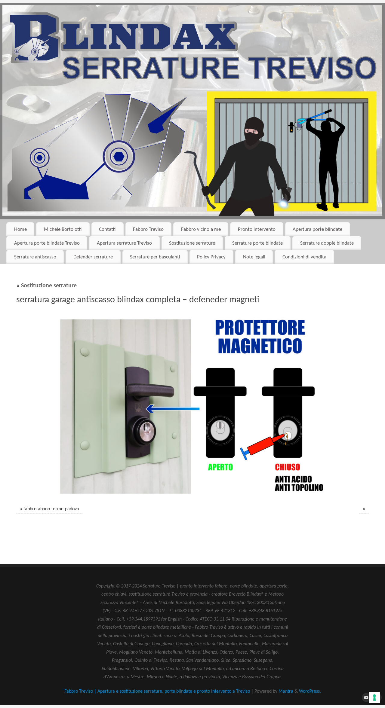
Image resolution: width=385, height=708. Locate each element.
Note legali (254, 257)
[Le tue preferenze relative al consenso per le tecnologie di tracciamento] (374, 697)
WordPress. (310, 691)
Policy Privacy (211, 257)
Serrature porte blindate (257, 243)
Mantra (286, 691)
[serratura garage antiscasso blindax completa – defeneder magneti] (192, 407)
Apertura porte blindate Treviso (47, 243)
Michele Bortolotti (63, 229)
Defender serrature (93, 257)
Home (20, 229)
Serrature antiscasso (35, 257)
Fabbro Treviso (148, 229)
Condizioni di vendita (304, 257)
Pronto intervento (257, 229)
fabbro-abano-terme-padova (51, 509)
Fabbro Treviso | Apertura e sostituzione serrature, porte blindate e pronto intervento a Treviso (157, 691)
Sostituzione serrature (192, 243)
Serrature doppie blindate (327, 243)
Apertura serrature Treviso (124, 243)
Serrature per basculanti (155, 257)
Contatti (107, 229)
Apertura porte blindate (317, 229)
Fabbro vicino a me (201, 229)
